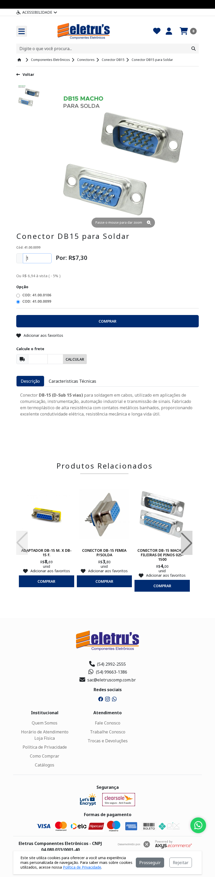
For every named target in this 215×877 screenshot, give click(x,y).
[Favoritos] (156, 31)
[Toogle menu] (21, 31)
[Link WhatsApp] (114, 698)
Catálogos (44, 765)
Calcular (75, 359)
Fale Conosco (107, 723)
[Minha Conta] (169, 31)
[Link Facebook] (100, 698)
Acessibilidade (37, 12)
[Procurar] (193, 49)
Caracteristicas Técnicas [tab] (72, 381)
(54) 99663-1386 (111, 672)
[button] (188, 31)
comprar (46, 581)
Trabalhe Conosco (107, 732)
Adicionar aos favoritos (43, 335)
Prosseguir (150, 862)
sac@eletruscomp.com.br (111, 680)
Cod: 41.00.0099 (36, 301)
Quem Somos (44, 723)
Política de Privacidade (45, 747)
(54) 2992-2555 (111, 664)
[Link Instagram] (107, 698)
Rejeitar (181, 862)
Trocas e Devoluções (108, 741)
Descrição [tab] (30, 381)
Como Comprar (44, 756)
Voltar (28, 74)
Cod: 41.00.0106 (36, 294)
